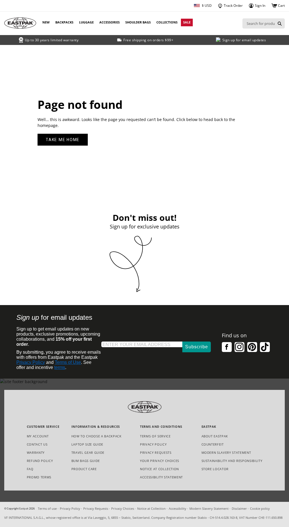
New (46, 22)
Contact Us (37, 444)
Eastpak (24, 508)
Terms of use (47, 508)
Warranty (36, 452)
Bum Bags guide (85, 461)
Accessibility (177, 508)
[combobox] (258, 23)
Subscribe (196, 346)
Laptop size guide (87, 444)
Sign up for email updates (244, 40)
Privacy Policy (30, 362)
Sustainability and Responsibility (232, 461)
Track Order (233, 5)
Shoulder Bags (138, 22)
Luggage (86, 22)
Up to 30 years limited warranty (52, 40)
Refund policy (40, 461)
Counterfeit (213, 444)
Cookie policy (260, 508)
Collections (167, 22)
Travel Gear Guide (87, 452)
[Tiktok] (265, 347)
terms (59, 367)
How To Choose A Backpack (96, 436)
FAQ (30, 469)
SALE (187, 22)
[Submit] (280, 23)
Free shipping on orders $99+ (148, 40)
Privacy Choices (122, 508)
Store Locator (215, 469)
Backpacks (64, 22)
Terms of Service (155, 436)
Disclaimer (239, 508)
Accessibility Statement (161, 477)
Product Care (84, 469)
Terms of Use (68, 362)
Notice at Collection (159, 469)
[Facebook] (227, 347)
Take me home (63, 139)
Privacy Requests (156, 452)
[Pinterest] (252, 347)
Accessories (109, 22)
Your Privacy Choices (159, 461)
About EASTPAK (215, 436)
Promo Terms (39, 477)
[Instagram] (239, 347)
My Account (38, 436)
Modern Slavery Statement (226, 452)
